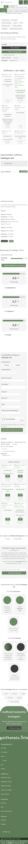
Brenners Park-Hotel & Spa (20, 137)
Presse (2, 756)
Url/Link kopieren (14, 701)
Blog (2, 764)
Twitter (23, 693)
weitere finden (20, 608)
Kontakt (11, 241)
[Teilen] (22, 842)
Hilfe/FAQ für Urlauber (6, 781)
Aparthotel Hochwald (20, 471)
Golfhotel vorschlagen (6, 790)
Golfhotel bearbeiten (6, 785)
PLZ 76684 (10, 216)
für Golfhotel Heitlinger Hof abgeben (7, 609)
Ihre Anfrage (4, 384)
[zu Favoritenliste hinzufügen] (2, 14)
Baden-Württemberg (13, 221)
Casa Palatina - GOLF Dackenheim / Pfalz (20, 511)
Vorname (3, 391)
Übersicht (3, 11)
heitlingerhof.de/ (13, 60)
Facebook (14, 693)
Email (3, 404)
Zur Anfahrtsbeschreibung (8, 451)
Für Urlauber (4, 752)
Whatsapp (10, 697)
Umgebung (8, 163)
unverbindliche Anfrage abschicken (12, 430)
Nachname (4, 398)
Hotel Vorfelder (20, 112)
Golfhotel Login (6, 831)
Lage (10, 11)
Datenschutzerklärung (8, 424)
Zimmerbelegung (5, 369)
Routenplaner (24, 171)
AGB (2, 807)
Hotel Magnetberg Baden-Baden (20, 91)
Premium (24, 72)
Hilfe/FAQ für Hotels (6, 777)
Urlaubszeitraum (5, 362)
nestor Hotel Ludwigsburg (7, 80)
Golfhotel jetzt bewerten (14, 265)
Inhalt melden (18, 539)
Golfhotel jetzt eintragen (15, 728)
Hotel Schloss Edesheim (7, 115)
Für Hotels (3, 748)
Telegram (19, 697)
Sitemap (3, 768)
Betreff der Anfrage (6, 378)
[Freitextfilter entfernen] (21, 2)
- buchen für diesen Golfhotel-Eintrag (14, 677)
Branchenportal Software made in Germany (10, 839)
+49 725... (8, 57)
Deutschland (7, 224)
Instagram (3, 824)
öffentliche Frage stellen (14, 573)
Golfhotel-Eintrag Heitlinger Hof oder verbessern (8, 656)
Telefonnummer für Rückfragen (9, 410)
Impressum (3, 803)
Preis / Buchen (14, 48)
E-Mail (6, 693)
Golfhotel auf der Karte (8, 55)
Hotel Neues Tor (8, 136)
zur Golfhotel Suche (1, 6)
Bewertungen (24, 11)
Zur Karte (4, 449)
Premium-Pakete (5, 794)
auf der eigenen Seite (21, 656)
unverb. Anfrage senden (15, 52)
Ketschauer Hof (20, 489)
